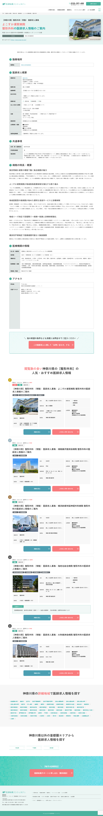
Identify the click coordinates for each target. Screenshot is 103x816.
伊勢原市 (68, 716)
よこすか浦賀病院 (27, 13)
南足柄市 (61, 716)
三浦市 (12, 719)
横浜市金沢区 (33, 707)
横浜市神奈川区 (70, 707)
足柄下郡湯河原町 (48, 701)
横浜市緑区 (61, 707)
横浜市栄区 (51, 710)
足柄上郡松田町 (70, 701)
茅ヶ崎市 (29, 704)
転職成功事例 (61, 10)
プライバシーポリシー (57, 800)
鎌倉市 (22, 701)
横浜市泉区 (42, 710)
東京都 (51, 748)
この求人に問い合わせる (66, 432)
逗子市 (28, 701)
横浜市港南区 (23, 710)
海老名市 (79, 704)
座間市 (40, 713)
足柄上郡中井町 (14, 704)
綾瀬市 (36, 704)
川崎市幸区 (73, 713)
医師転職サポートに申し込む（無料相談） (51, 773)
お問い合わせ (93, 4)
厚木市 (54, 716)
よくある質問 (91, 10)
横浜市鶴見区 (14, 707)
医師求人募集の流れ (65, 796)
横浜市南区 (77, 710)
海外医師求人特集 (36, 796)
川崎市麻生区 (54, 713)
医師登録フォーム (40, 800)
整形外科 (35, 13)
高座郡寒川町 (14, 701)
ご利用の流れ (51, 10)
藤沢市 (23, 704)
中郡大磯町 (76, 716)
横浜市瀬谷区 (14, 710)
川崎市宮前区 (14, 716)
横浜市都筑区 (43, 707)
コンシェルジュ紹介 (79, 10)
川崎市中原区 (33, 716)
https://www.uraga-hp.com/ (18, 40)
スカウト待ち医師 (45, 796)
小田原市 (41, 716)
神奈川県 (15, 13)
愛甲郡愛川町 (32, 713)
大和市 (48, 716)
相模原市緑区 (50, 704)
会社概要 (72, 796)
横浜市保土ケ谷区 (88, 710)
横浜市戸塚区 (68, 710)
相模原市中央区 (70, 704)
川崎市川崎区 (81, 713)
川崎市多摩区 (23, 716)
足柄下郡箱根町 (36, 701)
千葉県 (34, 748)
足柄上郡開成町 (59, 701)
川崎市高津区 (63, 713)
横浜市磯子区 (80, 707)
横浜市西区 (52, 707)
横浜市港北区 (33, 710)
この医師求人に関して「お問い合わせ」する (51, 345)
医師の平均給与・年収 (54, 796)
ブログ (34, 800)
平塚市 (46, 713)
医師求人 (69, 10)
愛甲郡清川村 (22, 713)
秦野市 (42, 704)
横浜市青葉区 (23, 707)
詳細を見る (37, 432)
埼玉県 (17, 748)
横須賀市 (20, 13)
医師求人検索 (8, 13)
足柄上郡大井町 (81, 701)
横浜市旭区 (59, 710)
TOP (3, 13)
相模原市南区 (60, 704)
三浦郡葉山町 (85, 716)
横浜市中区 (13, 713)
